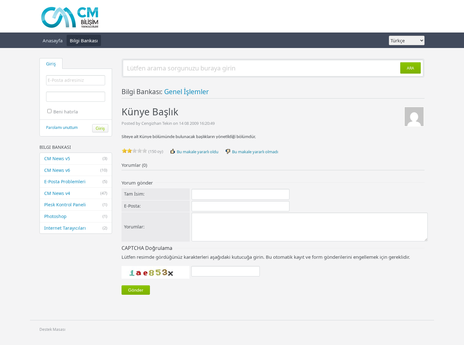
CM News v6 (75, 170)
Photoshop (75, 216)
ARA (410, 68)
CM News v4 (75, 193)
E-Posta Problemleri (75, 182)
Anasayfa (52, 40)
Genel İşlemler (186, 91)
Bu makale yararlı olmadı (254, 151)
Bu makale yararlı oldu (197, 151)
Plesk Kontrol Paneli (75, 205)
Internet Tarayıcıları (75, 228)
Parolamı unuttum (62, 127)
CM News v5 (75, 158)
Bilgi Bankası (84, 40)
